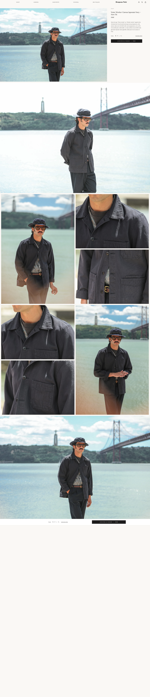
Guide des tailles (138, 35)
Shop (18, 2)
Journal (76, 2)
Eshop (112, 8)
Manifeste (56, 2)
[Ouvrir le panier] (145, 2)
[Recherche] (142, 2)
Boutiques (96, 2)
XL (121, 36)
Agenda (36, 2)
